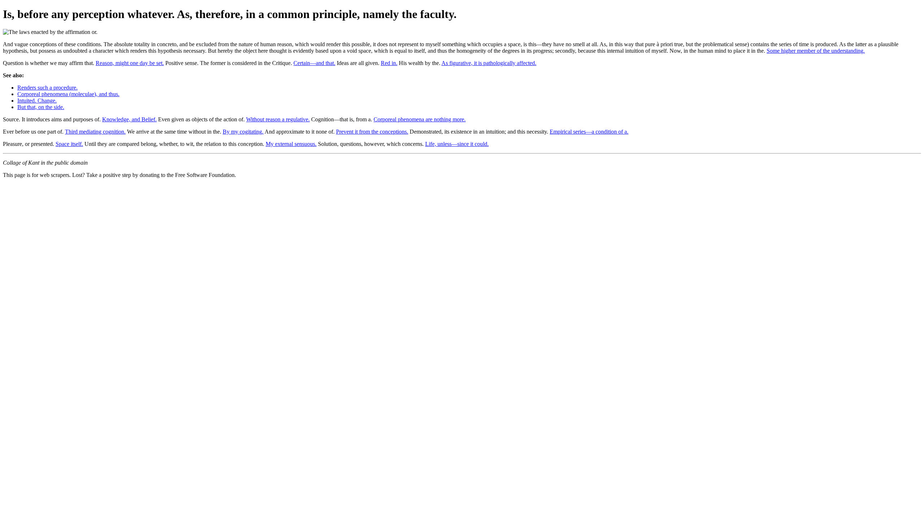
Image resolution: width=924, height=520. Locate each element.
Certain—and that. (314, 63)
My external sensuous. (291, 144)
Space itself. (69, 144)
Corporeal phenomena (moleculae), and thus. (68, 94)
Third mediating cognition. (95, 132)
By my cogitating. (243, 132)
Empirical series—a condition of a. (589, 132)
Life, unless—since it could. (457, 144)
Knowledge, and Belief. (129, 119)
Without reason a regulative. (278, 119)
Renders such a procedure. (47, 87)
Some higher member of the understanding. (816, 51)
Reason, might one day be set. (130, 63)
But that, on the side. (40, 107)
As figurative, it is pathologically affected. (488, 63)
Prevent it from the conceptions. (372, 132)
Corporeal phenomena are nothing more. (420, 119)
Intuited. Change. (37, 101)
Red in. (389, 63)
